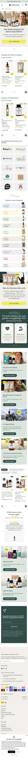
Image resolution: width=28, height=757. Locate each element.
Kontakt (3, 716)
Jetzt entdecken (14, 41)
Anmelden (3, 724)
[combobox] (14, 8)
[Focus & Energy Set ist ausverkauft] (12, 489)
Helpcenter (3, 708)
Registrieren (4, 726)
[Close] (26, 735)
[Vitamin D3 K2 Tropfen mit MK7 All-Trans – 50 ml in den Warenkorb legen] (12, 74)
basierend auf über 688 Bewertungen (14, 518)
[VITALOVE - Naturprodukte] (14, 5)
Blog (2, 718)
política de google (15, 749)
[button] (25, 5)
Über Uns (3, 710)
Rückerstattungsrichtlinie (6, 730)
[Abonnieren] (25, 661)
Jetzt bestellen (14, 303)
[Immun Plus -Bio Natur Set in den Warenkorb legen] (25, 489)
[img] (14, 516)
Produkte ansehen (10, 375)
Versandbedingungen (6, 728)
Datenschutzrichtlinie (6, 749)
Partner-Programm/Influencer (8, 714)
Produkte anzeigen (6, 57)
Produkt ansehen (9, 404)
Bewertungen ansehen (6, 712)
